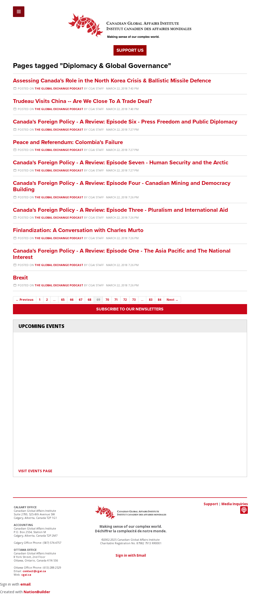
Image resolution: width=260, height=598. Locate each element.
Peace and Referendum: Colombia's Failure (68, 142)
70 (107, 299)
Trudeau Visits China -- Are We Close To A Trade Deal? (82, 101)
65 (62, 299)
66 (71, 299)
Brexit (20, 277)
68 (89, 299)
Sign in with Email (131, 555)
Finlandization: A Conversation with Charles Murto (78, 230)
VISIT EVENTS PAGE (35, 470)
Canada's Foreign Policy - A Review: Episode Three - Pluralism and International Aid (120, 209)
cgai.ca (26, 574)
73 (134, 299)
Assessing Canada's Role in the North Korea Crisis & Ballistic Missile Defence (112, 80)
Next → (172, 299)
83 (150, 299)
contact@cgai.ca (34, 571)
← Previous (25, 299)
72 (125, 299)
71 (116, 299)
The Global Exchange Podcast (59, 88)
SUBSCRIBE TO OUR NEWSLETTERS (130, 309)
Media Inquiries (234, 504)
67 (80, 299)
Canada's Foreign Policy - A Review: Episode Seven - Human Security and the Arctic (120, 162)
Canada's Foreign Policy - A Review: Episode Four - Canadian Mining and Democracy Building (122, 186)
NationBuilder (37, 591)
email (25, 584)
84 (159, 299)
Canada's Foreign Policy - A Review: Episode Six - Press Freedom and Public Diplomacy (125, 121)
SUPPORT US (130, 50)
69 (98, 299)
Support (211, 504)
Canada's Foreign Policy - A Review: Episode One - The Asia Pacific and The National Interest (122, 253)
